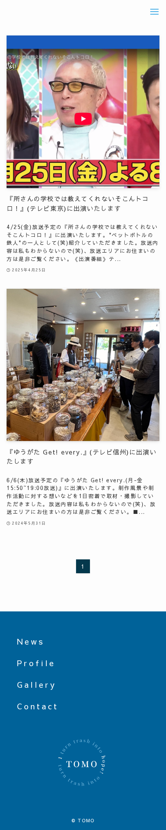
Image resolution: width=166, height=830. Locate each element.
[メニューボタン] (154, 12)
